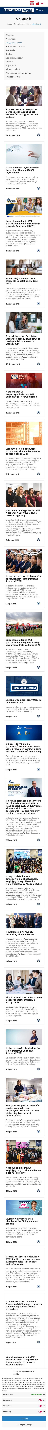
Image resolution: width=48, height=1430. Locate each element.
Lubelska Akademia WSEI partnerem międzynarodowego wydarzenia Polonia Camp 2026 (23, 642)
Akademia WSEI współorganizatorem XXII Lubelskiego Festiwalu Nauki (21, 394)
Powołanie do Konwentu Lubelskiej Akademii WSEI (20, 933)
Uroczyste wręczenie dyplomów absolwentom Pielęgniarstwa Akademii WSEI (23, 578)
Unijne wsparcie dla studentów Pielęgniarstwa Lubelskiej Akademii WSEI (23, 1050)
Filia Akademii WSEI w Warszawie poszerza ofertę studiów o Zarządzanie (24, 1000)
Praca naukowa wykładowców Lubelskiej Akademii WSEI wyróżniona (22, 170)
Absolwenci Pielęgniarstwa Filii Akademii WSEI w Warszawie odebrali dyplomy (23, 513)
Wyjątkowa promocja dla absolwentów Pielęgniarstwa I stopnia (22, 1221)
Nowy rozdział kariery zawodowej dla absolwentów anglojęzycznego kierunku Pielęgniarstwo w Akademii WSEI (24, 880)
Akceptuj (24, 1418)
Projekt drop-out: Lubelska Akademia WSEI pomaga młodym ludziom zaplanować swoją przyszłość (24, 1339)
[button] (40, 10)
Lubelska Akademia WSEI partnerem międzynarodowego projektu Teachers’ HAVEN (23, 223)
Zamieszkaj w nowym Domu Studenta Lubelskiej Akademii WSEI (22, 281)
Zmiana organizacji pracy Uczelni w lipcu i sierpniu (23, 701)
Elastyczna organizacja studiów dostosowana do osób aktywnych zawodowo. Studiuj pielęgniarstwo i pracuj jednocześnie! (23, 1110)
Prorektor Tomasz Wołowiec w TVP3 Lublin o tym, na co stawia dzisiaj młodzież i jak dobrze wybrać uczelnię (23, 1282)
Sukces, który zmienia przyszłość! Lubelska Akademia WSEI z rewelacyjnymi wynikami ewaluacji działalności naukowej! (24, 747)
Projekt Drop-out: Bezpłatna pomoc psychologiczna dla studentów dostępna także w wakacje (22, 113)
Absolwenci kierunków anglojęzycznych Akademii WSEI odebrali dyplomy (23, 1170)
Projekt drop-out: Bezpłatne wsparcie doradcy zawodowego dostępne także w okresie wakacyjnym (23, 340)
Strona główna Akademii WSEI (18, 24)
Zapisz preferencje (24, 1425)
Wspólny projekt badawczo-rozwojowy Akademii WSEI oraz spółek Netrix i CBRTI (23, 451)
